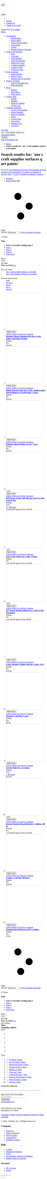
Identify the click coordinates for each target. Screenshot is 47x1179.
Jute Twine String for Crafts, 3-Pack (21, 557)
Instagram (27, 1115)
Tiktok (41, 1115)
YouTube (19, 1115)
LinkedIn (4, 1117)
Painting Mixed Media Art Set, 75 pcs (22, 444)
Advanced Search (8, 135)
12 (11, 507)
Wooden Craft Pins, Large (17, 716)
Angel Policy (11, 1138)
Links (3, 14)
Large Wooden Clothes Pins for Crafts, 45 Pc (25, 664)
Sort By (4, 232)
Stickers (15, 1082)
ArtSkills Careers (13, 1140)
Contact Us (10, 23)
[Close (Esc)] (2, 1175)
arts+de (9, 289)
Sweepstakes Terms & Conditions (19, 1156)
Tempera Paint (18, 1067)
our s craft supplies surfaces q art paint (21, 272)
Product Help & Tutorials (16, 1158)
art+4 (8, 287)
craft (8, 280)
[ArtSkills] (15, 30)
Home (8, 144)
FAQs (8, 1154)
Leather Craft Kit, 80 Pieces (18, 878)
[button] (13, 334)
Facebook (5, 1115)
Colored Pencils (18, 1075)
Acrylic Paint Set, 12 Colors (17, 768)
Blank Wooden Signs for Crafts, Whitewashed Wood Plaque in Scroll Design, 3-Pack (25, 391)
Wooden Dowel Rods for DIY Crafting (22, 929)
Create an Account (13, 25)
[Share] (5, 1175)
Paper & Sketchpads (20, 1077)
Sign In (9, 21)
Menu (3, 32)
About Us (10, 1131)
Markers (15, 1070)
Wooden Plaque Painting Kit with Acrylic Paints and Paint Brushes (23, 337)
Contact (9, 1149)
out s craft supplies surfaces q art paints (21, 274)
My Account (11, 1168)
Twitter (12, 1115)
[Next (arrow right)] (5, 1177)
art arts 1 (9, 283)
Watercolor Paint (18, 1065)
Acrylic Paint (17, 1062)
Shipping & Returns (14, 1152)
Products (9, 178)
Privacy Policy (12, 1135)
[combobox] (12, 132)
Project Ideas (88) (13, 181)
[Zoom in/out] (10, 1175)
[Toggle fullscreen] (7, 1175)
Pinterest (34, 1115)
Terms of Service (12, 1133)
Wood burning (18, 1080)
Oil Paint (15, 1060)
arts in (8, 285)
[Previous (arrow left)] (2, 1177)
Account (4, 130)
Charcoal (15, 1072)
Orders (8, 1170)
